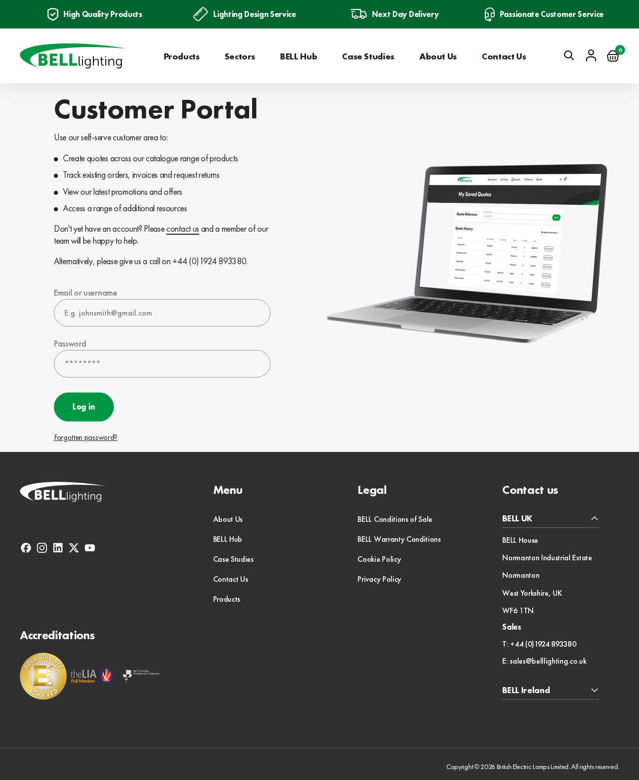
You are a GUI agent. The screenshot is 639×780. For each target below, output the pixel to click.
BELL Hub (298, 56)
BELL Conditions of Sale (394, 519)
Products (182, 56)
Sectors (240, 56)
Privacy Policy (379, 579)
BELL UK (517, 518)
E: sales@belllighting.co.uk (544, 661)
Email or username (85, 292)
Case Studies (368, 56)
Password (70, 343)
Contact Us (504, 56)
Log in (83, 406)
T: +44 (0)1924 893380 (539, 644)
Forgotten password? (85, 437)
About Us (438, 56)
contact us (182, 228)
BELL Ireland (526, 690)
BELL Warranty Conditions (398, 539)
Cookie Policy (379, 559)
